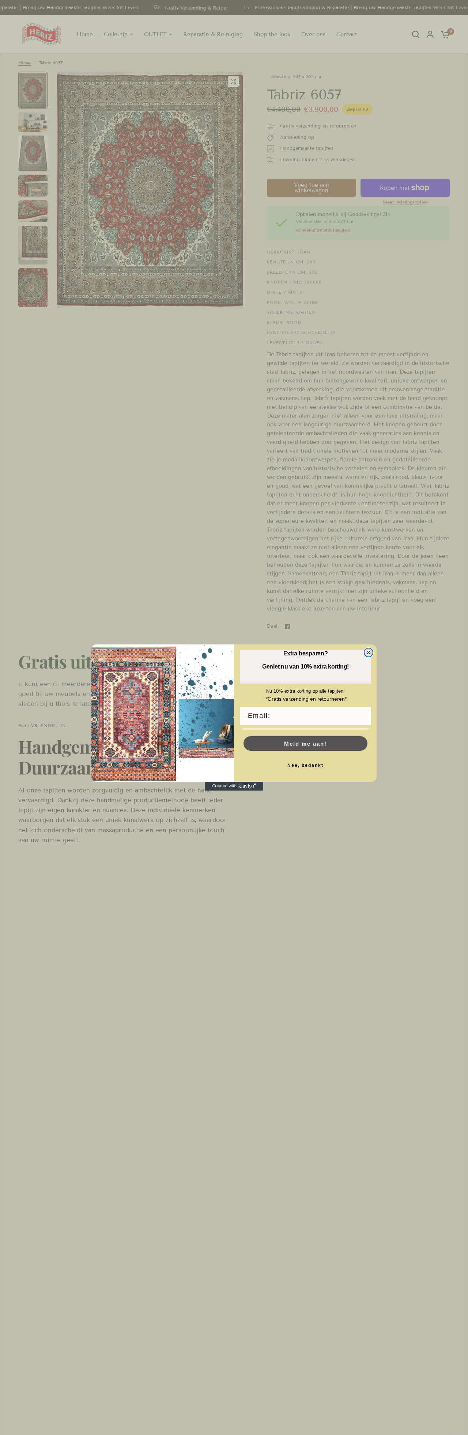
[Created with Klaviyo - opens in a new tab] (234, 786)
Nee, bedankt (305, 765)
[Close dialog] (368, 652)
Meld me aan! (305, 744)
